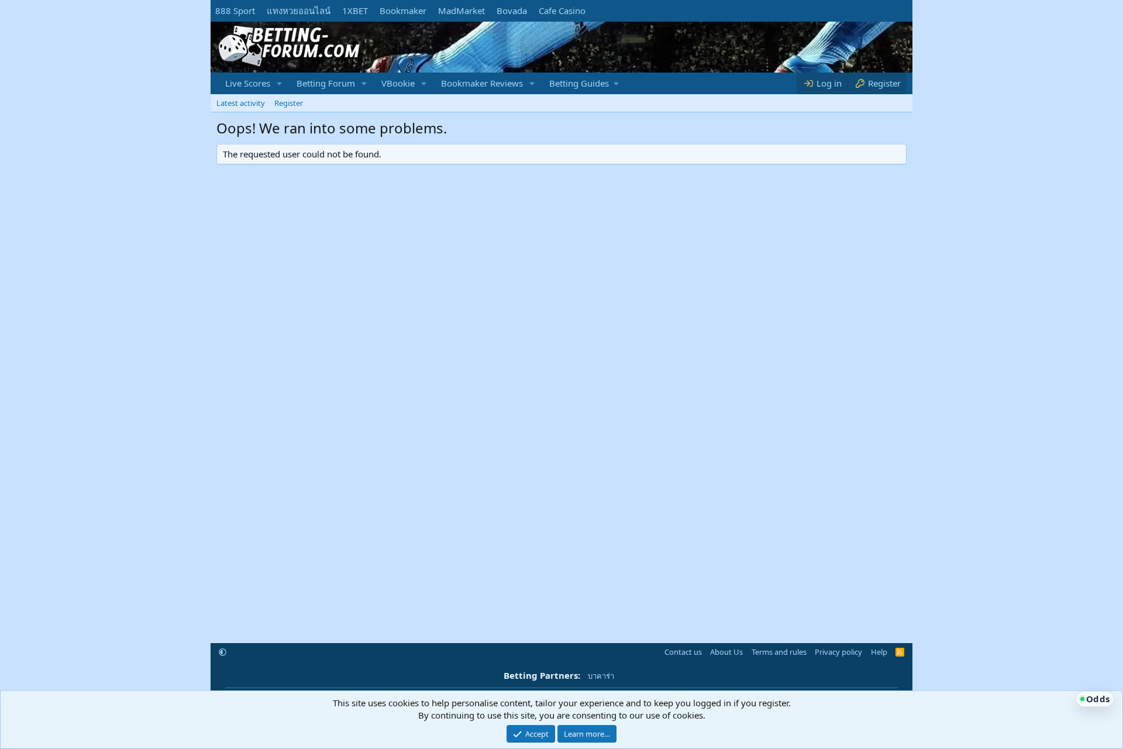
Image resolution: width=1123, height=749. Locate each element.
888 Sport (235, 10)
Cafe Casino (562, 10)
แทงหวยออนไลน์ (298, 10)
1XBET (355, 10)
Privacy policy (838, 652)
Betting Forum (326, 83)
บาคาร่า (601, 676)
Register (288, 103)
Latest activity (240, 103)
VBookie (398, 83)
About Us (726, 652)
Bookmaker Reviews (482, 83)
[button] (279, 83)
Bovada (512, 10)
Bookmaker (403, 10)
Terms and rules (779, 652)
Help (879, 652)
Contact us (683, 652)
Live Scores (247, 83)
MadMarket (461, 10)
